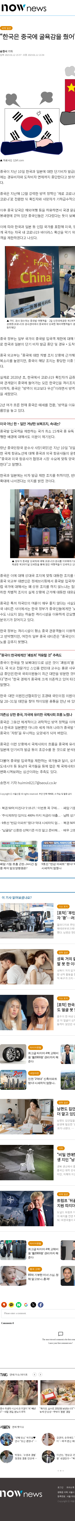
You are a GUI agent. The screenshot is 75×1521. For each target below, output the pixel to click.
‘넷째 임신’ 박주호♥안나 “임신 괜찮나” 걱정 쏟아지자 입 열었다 (14, 1441)
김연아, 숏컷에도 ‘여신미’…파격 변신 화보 (56, 1439)
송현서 (3, 51)
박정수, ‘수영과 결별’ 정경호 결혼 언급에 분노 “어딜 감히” (14, 1458)
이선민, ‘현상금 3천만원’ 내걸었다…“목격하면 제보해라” (56, 1458)
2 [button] (60, 1470)
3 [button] (63, 1470)
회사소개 (70, 1487)
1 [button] (58, 1470)
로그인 (60, 1487)
